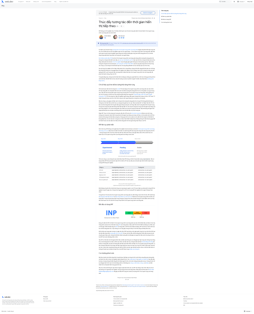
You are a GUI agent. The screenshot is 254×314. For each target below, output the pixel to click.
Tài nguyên (20, 1)
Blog (55, 1)
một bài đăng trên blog (147, 241)
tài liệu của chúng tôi (134, 249)
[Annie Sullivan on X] (105, 38)
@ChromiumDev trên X (188, 298)
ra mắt (118, 89)
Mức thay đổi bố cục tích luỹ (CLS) (124, 196)
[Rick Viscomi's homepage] (123, 38)
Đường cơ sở (36, 1)
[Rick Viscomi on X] (119, 38)
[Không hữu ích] (154, 18)
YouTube (185, 301)
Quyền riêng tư (10, 311)
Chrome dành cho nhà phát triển (120, 298)
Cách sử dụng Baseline (46, 1)
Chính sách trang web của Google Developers (136, 286)
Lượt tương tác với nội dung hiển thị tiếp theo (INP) (132, 43)
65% (117, 226)
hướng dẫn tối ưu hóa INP (116, 233)
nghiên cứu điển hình (143, 259)
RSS (184, 305)
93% (120, 224)
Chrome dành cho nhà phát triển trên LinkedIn (193, 303)
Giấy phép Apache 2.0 (104, 286)
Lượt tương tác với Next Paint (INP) (124, 63)
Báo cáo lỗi (45, 298)
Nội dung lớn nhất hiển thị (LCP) (106, 196)
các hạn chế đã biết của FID (126, 60)
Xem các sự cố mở (47, 301)
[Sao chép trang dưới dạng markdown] (121, 26)
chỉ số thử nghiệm (116, 62)
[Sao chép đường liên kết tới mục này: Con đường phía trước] (115, 253)
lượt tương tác (136, 113)
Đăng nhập (249, 1)
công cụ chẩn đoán (135, 263)
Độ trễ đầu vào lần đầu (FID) (105, 58)
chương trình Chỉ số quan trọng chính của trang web (125, 49)
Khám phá (28, 1)
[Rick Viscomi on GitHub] (121, 38)
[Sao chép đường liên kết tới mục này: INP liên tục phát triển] (115, 125)
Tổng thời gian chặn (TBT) (140, 94)
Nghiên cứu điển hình (63, 1)
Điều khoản (4, 311)
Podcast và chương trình (118, 305)
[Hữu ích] (152, 18)
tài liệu (147, 263)
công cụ (142, 263)
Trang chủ (101, 18)
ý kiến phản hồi (133, 259)
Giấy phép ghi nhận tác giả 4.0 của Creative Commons (133, 285)
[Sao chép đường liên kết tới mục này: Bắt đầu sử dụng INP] (114, 204)
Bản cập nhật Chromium (118, 301)
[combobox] (225, 1)
